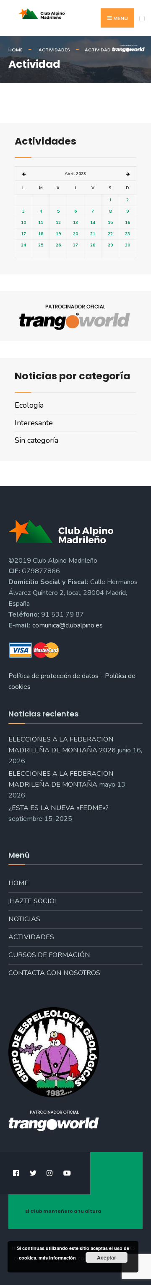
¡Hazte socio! (32, 901)
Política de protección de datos (53, 676)
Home (18, 883)
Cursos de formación (49, 955)
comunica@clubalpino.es (67, 625)
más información (57, 1258)
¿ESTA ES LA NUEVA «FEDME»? (58, 808)
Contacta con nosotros (54, 973)
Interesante (34, 423)
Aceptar (106, 1257)
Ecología (29, 405)
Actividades (31, 937)
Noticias (24, 919)
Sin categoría (36, 440)
